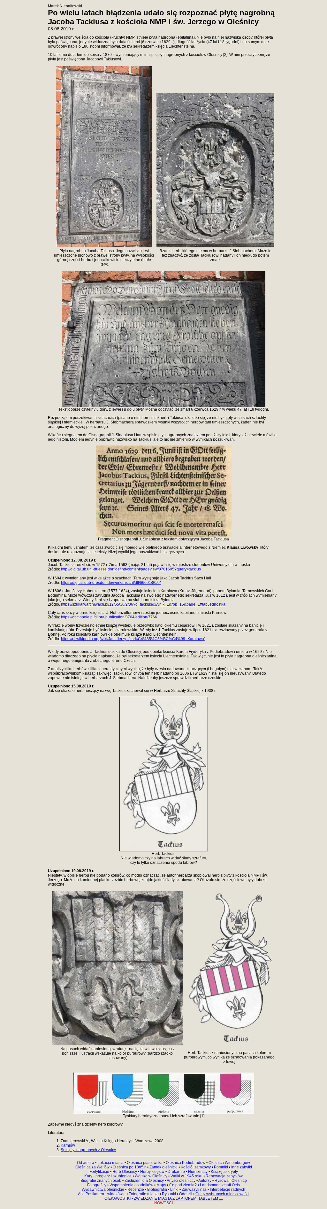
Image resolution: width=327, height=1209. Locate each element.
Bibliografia (156, 1189)
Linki (174, 1189)
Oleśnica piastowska (145, 1162)
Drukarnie (177, 1171)
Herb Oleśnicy (124, 1171)
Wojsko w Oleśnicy (151, 1176)
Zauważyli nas (195, 1189)
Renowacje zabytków (224, 1176)
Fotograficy (97, 1185)
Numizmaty (198, 1171)
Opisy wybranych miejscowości (222, 1194)
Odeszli (185, 1194)
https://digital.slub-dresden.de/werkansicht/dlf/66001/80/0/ (111, 582)
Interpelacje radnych (227, 1189)
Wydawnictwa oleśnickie (103, 1189)
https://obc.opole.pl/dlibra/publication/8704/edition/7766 (109, 617)
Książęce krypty (224, 1171)
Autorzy (204, 1180)
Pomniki (221, 1167)
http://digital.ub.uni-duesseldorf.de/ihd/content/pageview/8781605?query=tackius (131, 569)
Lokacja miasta (110, 1162)
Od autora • (87, 1162)
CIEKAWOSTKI (118, 1198)
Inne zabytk (240, 1167)
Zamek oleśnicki (164, 1167)
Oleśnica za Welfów (92, 1167)
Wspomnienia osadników (132, 1185)
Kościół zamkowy (196, 1167)
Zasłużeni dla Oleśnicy (144, 1180)
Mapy (161, 1185)
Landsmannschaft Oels (219, 1185)
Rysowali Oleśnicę (230, 1180)
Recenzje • (136, 1189)
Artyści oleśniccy (181, 1180)
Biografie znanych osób (101, 1180)
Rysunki (169, 1194)
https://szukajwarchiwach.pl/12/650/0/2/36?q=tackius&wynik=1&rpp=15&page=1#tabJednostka (143, 604)
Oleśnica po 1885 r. (129, 1167)
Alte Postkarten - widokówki (102, 1194)
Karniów (68, 1145)
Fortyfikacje (99, 1171)
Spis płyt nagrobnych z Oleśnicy (88, 1150)
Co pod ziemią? (183, 1185)
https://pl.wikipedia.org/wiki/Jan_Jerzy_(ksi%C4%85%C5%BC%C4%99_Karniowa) (133, 639)
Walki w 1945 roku (187, 1176)
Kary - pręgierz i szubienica (108, 1176)
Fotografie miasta (144, 1194)
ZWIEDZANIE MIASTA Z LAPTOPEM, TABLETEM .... (178, 1198)
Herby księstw (152, 1171)
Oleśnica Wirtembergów (229, 1162)
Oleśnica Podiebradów (185, 1162)
